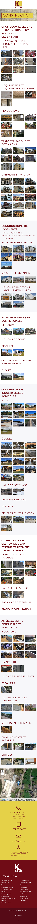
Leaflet (3, 799)
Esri (8, 799)
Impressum (18, 915)
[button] (35, 4)
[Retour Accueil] (18, 4)
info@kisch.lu (18, 841)
